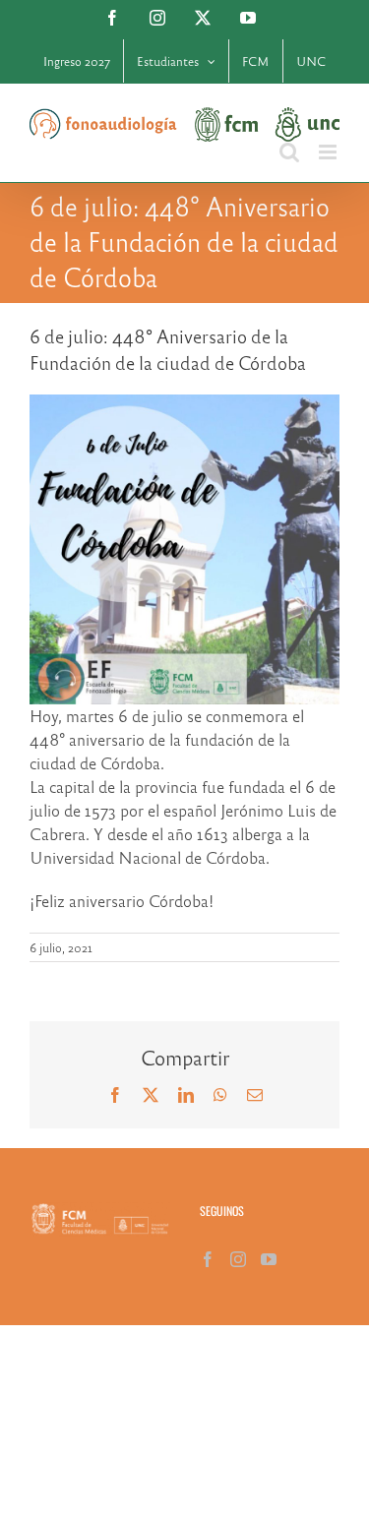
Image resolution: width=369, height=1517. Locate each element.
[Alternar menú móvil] (329, 152)
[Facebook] (207, 1259)
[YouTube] (269, 1259)
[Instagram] (238, 1259)
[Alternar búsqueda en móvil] (289, 152)
